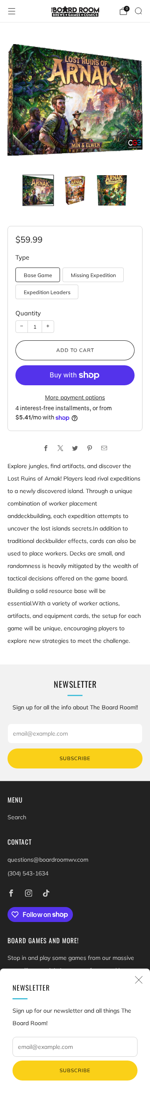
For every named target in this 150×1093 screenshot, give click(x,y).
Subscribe (75, 1070)
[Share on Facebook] (46, 448)
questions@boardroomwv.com (48, 859)
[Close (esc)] (139, 980)
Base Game (38, 275)
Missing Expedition (93, 275)
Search (17, 817)
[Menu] (12, 11)
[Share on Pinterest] (89, 448)
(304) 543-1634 (28, 873)
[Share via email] (104, 448)
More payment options (75, 397)
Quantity (28, 313)
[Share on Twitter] (75, 448)
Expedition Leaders (47, 292)
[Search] (138, 11)
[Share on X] (60, 448)
